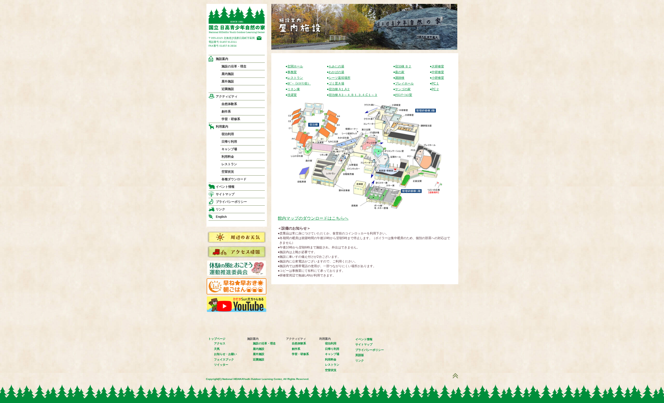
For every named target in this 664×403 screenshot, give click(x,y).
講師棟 (399, 78)
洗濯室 (292, 95)
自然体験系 (229, 104)
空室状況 (228, 171)
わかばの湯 (336, 72)
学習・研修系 (231, 119)
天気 (217, 348)
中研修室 (438, 72)
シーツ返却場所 (339, 78)
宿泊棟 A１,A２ (339, 89)
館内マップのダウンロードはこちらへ (313, 218)
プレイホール (404, 83)
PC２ (435, 89)
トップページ (216, 338)
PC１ (435, 83)
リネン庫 (293, 89)
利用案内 (222, 126)
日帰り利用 (229, 141)
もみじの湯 (336, 66)
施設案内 (222, 59)
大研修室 (438, 66)
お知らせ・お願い (225, 354)
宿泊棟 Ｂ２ (403, 66)
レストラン (229, 164)
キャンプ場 (229, 149)
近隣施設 (228, 89)
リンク (220, 209)
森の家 (399, 72)
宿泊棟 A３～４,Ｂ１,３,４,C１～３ (353, 95)
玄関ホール (295, 66)
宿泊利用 (228, 134)
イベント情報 (225, 187)
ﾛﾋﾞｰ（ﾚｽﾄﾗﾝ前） (299, 83)
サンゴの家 (403, 89)
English (221, 217)
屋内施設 (228, 74)
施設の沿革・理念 (234, 66)
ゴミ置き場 (336, 83)
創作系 (226, 111)
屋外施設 (228, 81)
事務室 (292, 72)
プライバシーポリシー (231, 202)
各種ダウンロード (234, 179)
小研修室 (438, 78)
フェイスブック (224, 359)
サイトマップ (225, 194)
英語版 (359, 355)
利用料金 (228, 156)
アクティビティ (227, 96)
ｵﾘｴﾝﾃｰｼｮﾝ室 (403, 95)
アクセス (219, 343)
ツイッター (221, 364)
